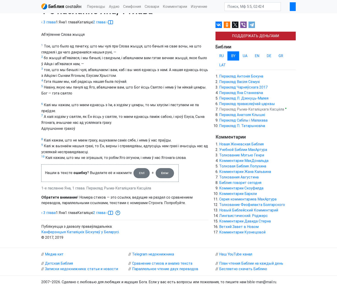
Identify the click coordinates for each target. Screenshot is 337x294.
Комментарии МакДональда (243, 160)
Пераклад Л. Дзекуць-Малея (243, 98)
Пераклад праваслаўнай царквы (247, 104)
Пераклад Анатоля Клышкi (242, 115)
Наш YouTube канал (235, 254)
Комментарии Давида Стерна (245, 221)
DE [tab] (269, 56)
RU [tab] (221, 56)
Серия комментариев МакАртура (247, 199)
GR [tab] (281, 56)
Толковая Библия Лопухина (242, 166)
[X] (235, 25)
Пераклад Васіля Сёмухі (239, 82)
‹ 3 (48, 22)
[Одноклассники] (227, 25)
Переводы (96, 6)
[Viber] (243, 25)
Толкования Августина (239, 177)
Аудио (114, 6)
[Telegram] (252, 25)
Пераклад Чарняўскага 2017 (243, 87)
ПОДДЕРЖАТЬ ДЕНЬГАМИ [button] (255, 36)
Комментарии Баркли (238, 193)
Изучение (199, 6)
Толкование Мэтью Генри (241, 155)
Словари (152, 6)
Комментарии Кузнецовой (242, 232)
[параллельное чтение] (110, 22)
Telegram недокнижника (153, 254)
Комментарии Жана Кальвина (245, 171)
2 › (100, 22)
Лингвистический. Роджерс (243, 216)
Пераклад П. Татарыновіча (242, 126)
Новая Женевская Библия (241, 144)
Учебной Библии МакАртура (243, 149)
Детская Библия (59, 263)
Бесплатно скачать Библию (243, 269)
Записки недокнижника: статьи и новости (81, 269)
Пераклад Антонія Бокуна (241, 76)
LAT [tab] (222, 65)
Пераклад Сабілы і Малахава (243, 120)
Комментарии (175, 6)
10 (42, 156)
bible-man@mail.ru (261, 282)
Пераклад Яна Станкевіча (241, 93)
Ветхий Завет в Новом (239, 227)
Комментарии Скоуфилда (241, 188)
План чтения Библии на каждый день (251, 263)
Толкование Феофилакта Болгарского (252, 204)
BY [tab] (233, 56)
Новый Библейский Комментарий (248, 210)
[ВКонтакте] (218, 25)
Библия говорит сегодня (240, 182)
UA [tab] (245, 56)
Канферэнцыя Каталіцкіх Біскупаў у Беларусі (80, 232)
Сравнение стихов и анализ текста (162, 263)
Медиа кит (54, 254)
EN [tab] (257, 56)
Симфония (132, 6)
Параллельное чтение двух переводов (165, 269)
